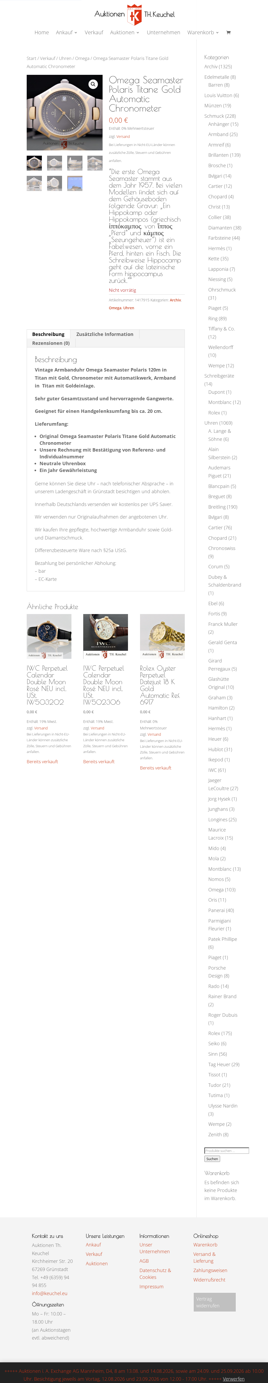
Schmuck (214, 116)
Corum (215, 566)
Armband (218, 134)
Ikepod (215, 759)
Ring (212, 318)
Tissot (214, 1074)
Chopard (217, 196)
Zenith (215, 1134)
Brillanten (218, 155)
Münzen (213, 105)
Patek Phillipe (222, 939)
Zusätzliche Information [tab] (104, 334)
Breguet (216, 496)
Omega (82, 58)
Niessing (217, 279)
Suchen (212, 1158)
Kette (213, 258)
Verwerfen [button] (234, 1379)
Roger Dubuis (222, 1015)
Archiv (175, 299)
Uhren (65, 58)
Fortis (214, 613)
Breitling (217, 507)
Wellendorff (220, 347)
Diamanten (220, 227)
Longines (217, 819)
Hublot (215, 749)
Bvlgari (215, 176)
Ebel (212, 603)
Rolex (214, 412)
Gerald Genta (222, 642)
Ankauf (64, 33)
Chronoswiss (221, 548)
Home (42, 33)
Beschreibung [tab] (48, 334)
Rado (214, 986)
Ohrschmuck (222, 289)
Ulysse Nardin (223, 1106)
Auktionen (97, 1263)
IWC (212, 770)
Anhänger (218, 124)
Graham (217, 697)
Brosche (217, 165)
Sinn (213, 1054)
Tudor (214, 1085)
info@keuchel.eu (50, 1293)
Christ (214, 207)
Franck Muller (223, 624)
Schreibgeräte (219, 376)
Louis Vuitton (218, 95)
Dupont (216, 392)
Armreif (216, 145)
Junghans (218, 809)
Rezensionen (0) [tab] (51, 343)
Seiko (214, 1043)
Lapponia (218, 269)
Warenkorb (200, 33)
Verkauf (94, 33)
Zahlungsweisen (210, 1270)
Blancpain (219, 486)
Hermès (216, 248)
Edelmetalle (216, 77)
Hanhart (217, 718)
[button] (93, 84)
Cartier (215, 186)
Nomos (216, 879)
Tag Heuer (219, 1064)
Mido (213, 848)
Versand (123, 136)
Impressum (151, 1286)
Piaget (214, 308)
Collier (215, 217)
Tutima (215, 1095)
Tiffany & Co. (221, 328)
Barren (215, 85)
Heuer (215, 739)
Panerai (216, 910)
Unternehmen (163, 33)
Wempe (216, 365)
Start (31, 58)
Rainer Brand (222, 996)
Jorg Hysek (219, 799)
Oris (212, 900)
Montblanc (220, 402)
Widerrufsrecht (209, 1280)
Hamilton (218, 708)
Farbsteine (219, 238)
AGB (144, 1261)
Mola (213, 858)
